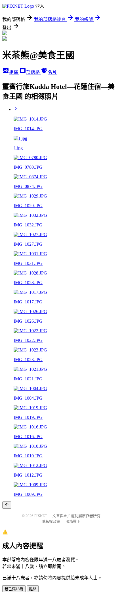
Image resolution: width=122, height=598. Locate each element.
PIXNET (40, 516)
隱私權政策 (51, 521)
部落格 (33, 72)
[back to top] (6, 505)
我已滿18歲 (14, 589)
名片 (52, 72)
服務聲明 (73, 521)
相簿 (14, 72)
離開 (32, 589)
